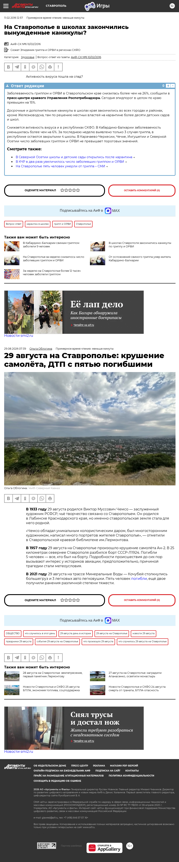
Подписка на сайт (107, 770)
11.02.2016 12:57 (13, 17)
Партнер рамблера (71, 845)
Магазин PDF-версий (124, 765)
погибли (139, 579)
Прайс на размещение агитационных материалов (69, 775)
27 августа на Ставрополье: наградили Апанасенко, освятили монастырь (135, 674)
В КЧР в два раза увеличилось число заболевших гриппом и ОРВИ (70, 162)
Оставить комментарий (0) (142, 190)
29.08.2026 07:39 (15, 348)
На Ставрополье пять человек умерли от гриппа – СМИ (60, 166)
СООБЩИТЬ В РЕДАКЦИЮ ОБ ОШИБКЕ (57, 781)
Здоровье (27, 57)
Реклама (99, 765)
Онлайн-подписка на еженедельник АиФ (62, 770)
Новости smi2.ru (18, 336)
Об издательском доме (50, 765)
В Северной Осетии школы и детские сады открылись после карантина (74, 157)
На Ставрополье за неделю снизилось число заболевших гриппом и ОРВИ (53, 258)
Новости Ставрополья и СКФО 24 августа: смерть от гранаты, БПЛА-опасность (137, 688)
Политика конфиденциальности (131, 775)
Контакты (132, 770)
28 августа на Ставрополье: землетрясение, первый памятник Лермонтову (53, 674)
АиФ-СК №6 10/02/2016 (86, 57)
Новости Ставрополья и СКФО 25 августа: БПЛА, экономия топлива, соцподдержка (51, 688)
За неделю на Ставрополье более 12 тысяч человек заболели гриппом (52, 272)
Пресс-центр (79, 765)
